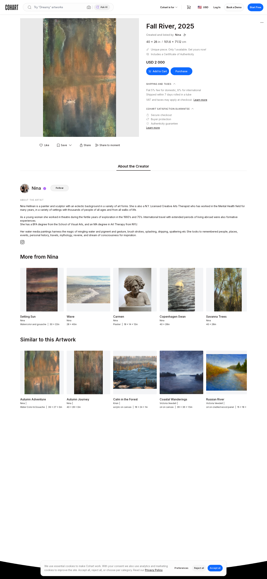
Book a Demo (234, 7)
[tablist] (133, 166)
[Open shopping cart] (189, 7)
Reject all (199, 568)
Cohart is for (167, 7)
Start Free (255, 7)
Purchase (181, 71)
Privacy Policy (154, 570)
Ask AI (104, 7)
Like (46, 145)
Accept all (215, 568)
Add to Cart (160, 71)
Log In (217, 7)
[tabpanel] (133, 208)
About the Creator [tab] (133, 166)
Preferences (181, 568)
